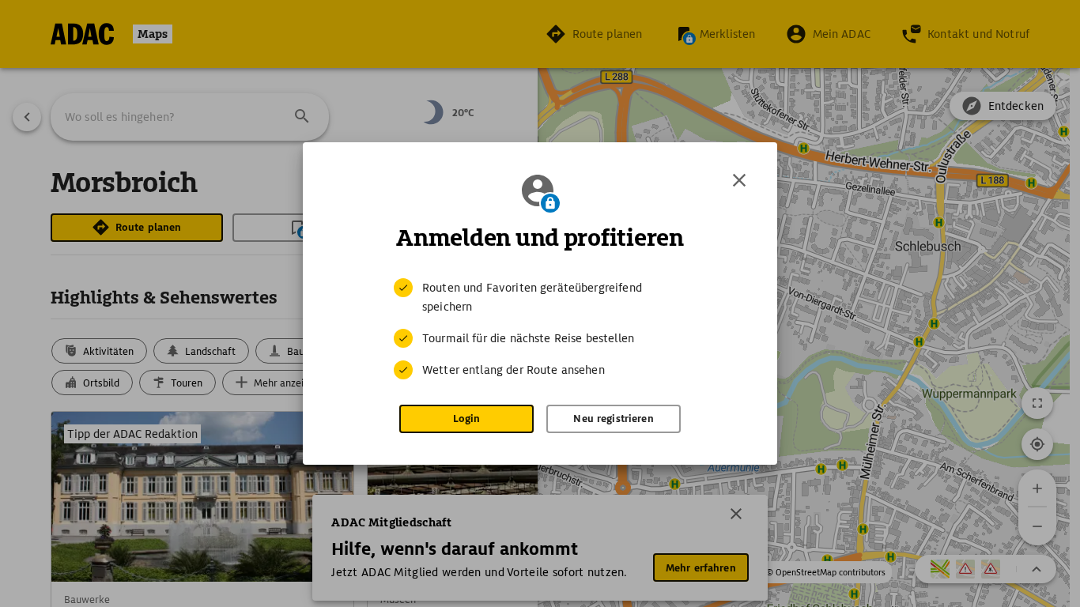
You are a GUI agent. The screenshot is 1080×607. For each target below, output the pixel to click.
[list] (540, 328)
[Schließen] (739, 180)
